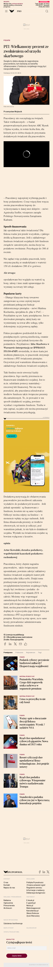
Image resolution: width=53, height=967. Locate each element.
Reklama (7, 900)
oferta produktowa (11, 932)
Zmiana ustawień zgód (35, 885)
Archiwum (8, 908)
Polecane (19, 652)
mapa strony (9, 928)
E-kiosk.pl (30, 900)
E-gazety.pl (31, 903)
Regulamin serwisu (34, 888)
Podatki (7, 40)
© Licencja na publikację (14, 635)
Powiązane (8, 652)
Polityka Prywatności (34, 882)
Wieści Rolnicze (32, 913)
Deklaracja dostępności (35, 893)
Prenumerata (9, 905)
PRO (19, 11)
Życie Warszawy (33, 916)
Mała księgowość (33, 908)
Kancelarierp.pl (32, 911)
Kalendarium (31, 928)
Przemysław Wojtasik (13, 112)
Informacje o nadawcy (35, 890)
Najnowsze (30, 652)
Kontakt (7, 885)
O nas (6, 882)
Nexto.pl (29, 905)
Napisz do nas (9, 888)
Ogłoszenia (8, 903)
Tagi (39, 652)
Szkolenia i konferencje (13, 923)
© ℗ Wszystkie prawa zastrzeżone (18, 637)
